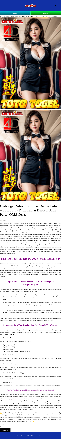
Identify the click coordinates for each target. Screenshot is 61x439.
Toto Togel (3, 223)
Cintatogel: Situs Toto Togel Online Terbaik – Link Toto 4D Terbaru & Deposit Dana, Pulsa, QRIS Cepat (30, 16)
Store (1, 16)
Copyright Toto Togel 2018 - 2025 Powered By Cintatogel (30, 435)
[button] (5, 430)
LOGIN (15, 13)
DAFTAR (45, 13)
